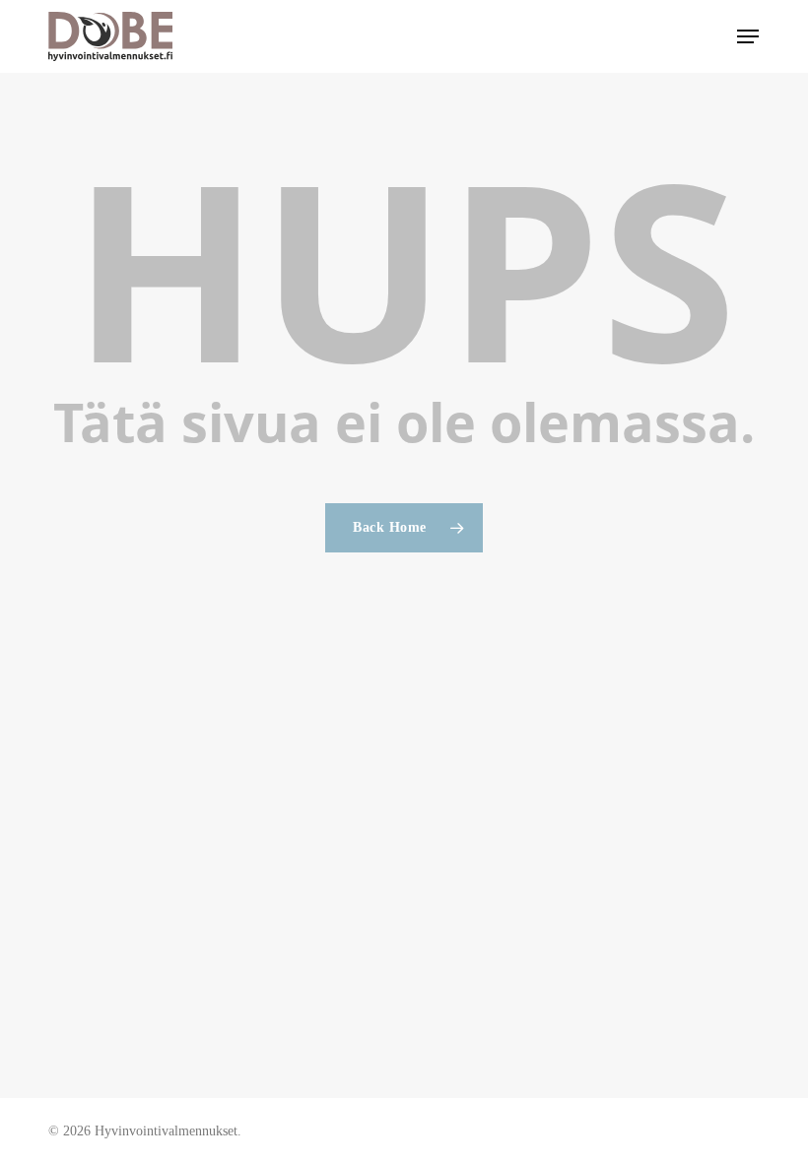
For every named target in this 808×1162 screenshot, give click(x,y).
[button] (748, 36)
